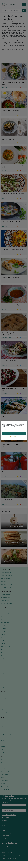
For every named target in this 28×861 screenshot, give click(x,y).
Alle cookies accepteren (14, 433)
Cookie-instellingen (14, 436)
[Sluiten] (25, 422)
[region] (14, 430)
